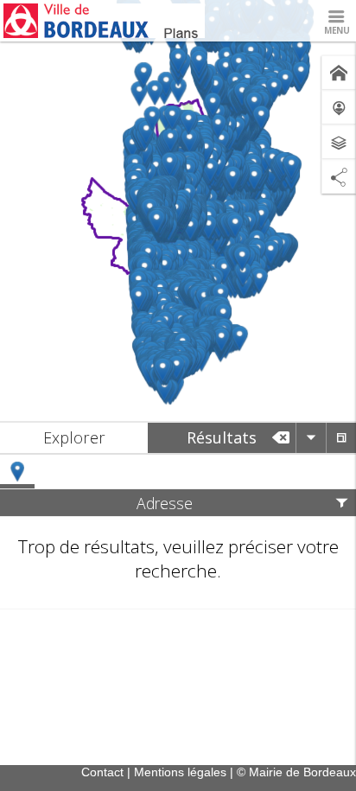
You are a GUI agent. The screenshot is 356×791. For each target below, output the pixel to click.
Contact (102, 772)
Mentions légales (180, 772)
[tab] (74, 438)
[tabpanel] (178, 532)
